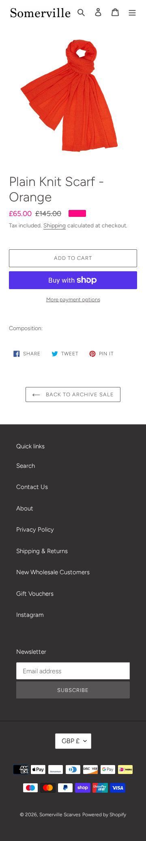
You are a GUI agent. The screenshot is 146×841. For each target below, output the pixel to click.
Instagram (30, 614)
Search (25, 465)
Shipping (54, 225)
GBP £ (70, 741)
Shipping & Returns (42, 551)
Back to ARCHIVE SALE (79, 394)
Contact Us (32, 487)
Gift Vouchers (35, 593)
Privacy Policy (35, 529)
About (24, 508)
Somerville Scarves (60, 814)
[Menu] (132, 12)
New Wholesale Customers (53, 572)
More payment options (73, 299)
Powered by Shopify (104, 814)
